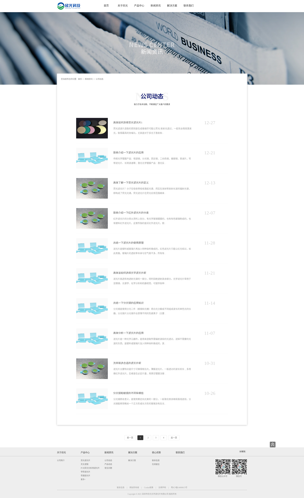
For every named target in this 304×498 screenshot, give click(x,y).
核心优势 (156, 452)
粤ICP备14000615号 (179, 487)
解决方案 (132, 452)
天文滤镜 (84, 464)
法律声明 (162, 487)
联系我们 (180, 452)
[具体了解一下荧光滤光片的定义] (92, 179)
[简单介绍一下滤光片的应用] (92, 149)
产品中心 (85, 452)
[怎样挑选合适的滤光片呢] (92, 359)
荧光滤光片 (85, 460)
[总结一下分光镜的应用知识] (92, 299)
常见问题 (108, 468)
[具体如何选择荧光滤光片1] (92, 119)
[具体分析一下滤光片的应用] (92, 329)
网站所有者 (134, 487)
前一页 (130, 437)
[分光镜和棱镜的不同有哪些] (92, 389)
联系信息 (156, 460)
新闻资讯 (89, 79)
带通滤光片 (85, 476)
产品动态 (108, 464)
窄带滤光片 (85, 472)
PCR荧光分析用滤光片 (90, 468)
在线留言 (156, 464)
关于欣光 (61, 452)
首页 (106, 5)
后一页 (174, 437)
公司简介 (61, 460)
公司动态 (99, 79)
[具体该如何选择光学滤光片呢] (92, 269)
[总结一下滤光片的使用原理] (92, 239)
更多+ (83, 479)
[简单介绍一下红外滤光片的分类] (92, 209)
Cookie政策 (148, 487)
